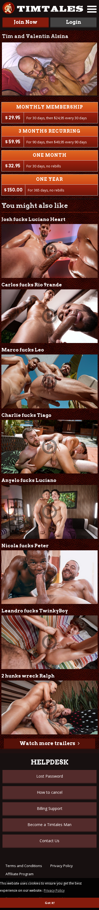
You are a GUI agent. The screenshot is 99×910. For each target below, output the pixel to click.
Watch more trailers (47, 743)
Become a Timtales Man (50, 824)
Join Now (25, 22)
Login (73, 22)
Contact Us (49, 840)
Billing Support (49, 808)
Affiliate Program (20, 873)
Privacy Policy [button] (54, 890)
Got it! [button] (49, 903)
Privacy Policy (61, 865)
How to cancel (49, 792)
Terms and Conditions (24, 865)
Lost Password (49, 776)
